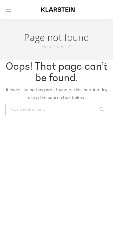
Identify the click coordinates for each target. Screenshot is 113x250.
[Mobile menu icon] (8, 10)
